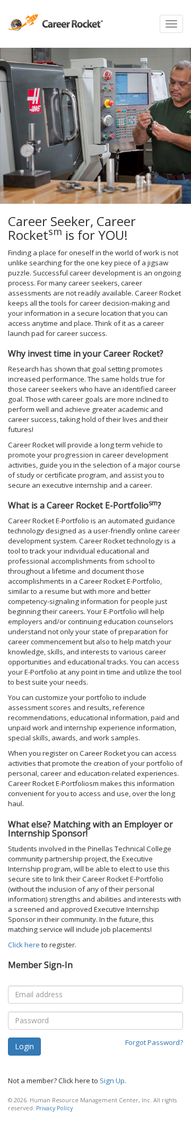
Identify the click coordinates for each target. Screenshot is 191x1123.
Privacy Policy (54, 1108)
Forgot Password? (154, 1042)
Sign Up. (113, 1080)
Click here (24, 944)
